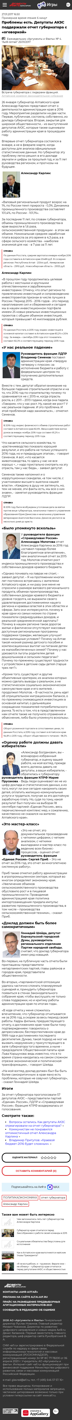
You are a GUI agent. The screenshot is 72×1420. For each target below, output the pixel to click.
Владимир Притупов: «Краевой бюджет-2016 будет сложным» (30, 1142)
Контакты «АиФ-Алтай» (20, 1291)
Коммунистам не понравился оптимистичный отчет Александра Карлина (30, 1133)
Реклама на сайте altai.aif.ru (25, 1297)
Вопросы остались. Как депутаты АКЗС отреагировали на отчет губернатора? (35, 1123)
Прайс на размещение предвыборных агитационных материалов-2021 (31, 1303)
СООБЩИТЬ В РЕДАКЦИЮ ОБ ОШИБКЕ (29, 1309)
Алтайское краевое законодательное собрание (32, 95)
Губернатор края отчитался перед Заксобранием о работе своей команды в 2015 (42, 1231)
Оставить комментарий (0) (36, 1170)
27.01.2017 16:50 (11, 14)
